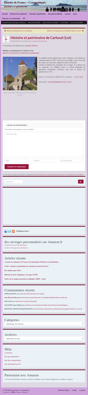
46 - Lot (31, 41)
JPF (24, 18)
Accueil (5, 14)
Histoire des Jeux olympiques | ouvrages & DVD (21, 274)
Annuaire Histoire (31, 45)
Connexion (8, 353)
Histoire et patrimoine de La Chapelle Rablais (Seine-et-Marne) (45, 297)
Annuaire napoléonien (38, 14)
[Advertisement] (44, 207)
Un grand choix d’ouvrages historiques (14, 22)
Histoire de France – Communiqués (25, 2)
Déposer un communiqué (11, 18)
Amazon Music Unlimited (50, 22)
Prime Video (64, 22)
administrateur (16, 41)
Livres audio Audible (76, 22)
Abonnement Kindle (34, 22)
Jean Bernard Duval (11, 297)
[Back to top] (83, 390)
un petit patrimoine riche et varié (59, 82)
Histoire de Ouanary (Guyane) (26, 301)
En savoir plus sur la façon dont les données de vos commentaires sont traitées (59, 175)
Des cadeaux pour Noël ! (12, 270)
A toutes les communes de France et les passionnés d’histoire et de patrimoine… (32, 262)
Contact (68, 14)
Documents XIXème (55, 14)
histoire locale (37, 41)
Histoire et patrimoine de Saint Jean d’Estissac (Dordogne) (46, 305)
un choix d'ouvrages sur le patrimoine (16, 248)
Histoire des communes (18, 14)
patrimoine (44, 41)
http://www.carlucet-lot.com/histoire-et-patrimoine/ (21, 53)
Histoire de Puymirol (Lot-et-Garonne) (19, 31)
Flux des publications (11, 356)
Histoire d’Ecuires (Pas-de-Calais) (32, 294)
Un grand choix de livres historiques (15, 245)
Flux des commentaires (12, 360)
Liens (75, 14)
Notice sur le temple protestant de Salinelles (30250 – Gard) (25, 279)
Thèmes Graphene (22, 392)
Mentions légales (63, 390)
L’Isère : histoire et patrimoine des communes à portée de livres (26, 266)
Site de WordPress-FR (12, 364)
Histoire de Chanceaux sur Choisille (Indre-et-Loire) (64, 31)
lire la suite (79, 76)
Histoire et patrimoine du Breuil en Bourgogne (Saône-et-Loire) (59, 309)
